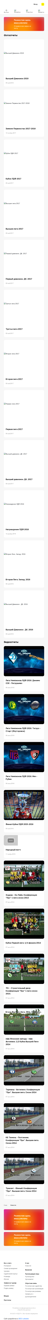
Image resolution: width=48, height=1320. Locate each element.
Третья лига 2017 (14, 329)
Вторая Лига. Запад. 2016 (18, 579)
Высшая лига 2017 (14, 229)
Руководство (29, 1276)
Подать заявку (9, 1288)
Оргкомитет (29, 1279)
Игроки (6, 1279)
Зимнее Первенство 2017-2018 (21, 128)
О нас (5, 1205)
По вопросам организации (34, 1288)
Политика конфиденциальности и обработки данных (24, 1309)
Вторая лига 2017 (14, 379)
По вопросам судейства (33, 1286)
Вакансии (28, 1270)
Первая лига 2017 (14, 429)
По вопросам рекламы (33, 1291)
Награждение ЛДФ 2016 (17, 529)
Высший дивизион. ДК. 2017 (19, 479)
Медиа (6, 1296)
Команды (7, 1276)
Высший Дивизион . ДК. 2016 (19, 629)
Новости (28, 1266)
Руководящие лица (32, 1274)
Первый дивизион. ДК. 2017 (19, 279)
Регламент (7, 1266)
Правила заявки (9, 1285)
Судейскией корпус (11, 1274)
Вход (35, 4)
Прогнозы (7, 1300)
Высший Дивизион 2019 (17, 78)
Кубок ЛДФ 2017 (13, 179)
